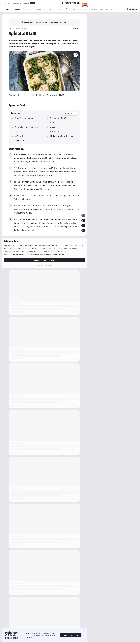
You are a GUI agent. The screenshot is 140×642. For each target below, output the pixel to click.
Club (5, 3)
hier (62, 255)
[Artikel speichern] (83, 220)
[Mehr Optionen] (83, 230)
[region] (70, 9)
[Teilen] (83, 225)
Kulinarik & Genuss (17, 28)
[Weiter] (116, 9)
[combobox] (71, 114)
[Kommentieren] (83, 215)
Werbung (26, 3)
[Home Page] (71, 3)
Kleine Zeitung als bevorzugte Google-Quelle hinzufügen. (45, 22)
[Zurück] (24, 9)
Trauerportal (17, 3)
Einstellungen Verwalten (44, 265)
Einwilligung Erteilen (44, 260)
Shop (9, 3)
